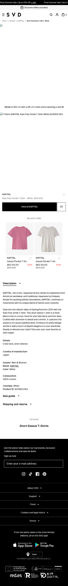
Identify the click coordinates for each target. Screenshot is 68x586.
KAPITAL (21, 21)
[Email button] (61, 206)
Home (4, 21)
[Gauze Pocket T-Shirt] (20, 238)
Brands (12, 21)
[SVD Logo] (14, 15)
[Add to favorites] (64, 195)
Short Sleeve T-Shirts (34, 426)
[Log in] (57, 14)
